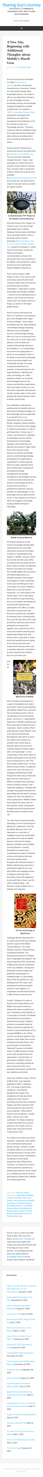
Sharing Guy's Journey (21, 5)
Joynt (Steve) (12, 1203)
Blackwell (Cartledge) (25, 1195)
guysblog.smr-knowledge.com (21, 154)
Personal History (22, 1193)
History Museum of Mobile (24, 1200)
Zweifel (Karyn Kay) (14, 1216)
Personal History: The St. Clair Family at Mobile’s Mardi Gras (20, 244)
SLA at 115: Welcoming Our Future (21, 1440)
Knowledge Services (15, 1206)
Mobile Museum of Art (23, 1213)
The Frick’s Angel (14, 1448)
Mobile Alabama (13, 1211)
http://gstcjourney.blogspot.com (21, 178)
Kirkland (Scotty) (24, 1203)
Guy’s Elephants (13, 1378)
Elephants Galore (14, 1370)
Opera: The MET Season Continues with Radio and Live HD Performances (21, 1289)
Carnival (10, 1198)
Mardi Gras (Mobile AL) (23, 1208)
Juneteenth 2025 (14, 1314)
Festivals (17, 1198)
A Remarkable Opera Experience (20, 1353)
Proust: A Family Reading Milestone (21, 1415)
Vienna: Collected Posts (16, 1423)
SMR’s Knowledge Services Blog (20, 112)
